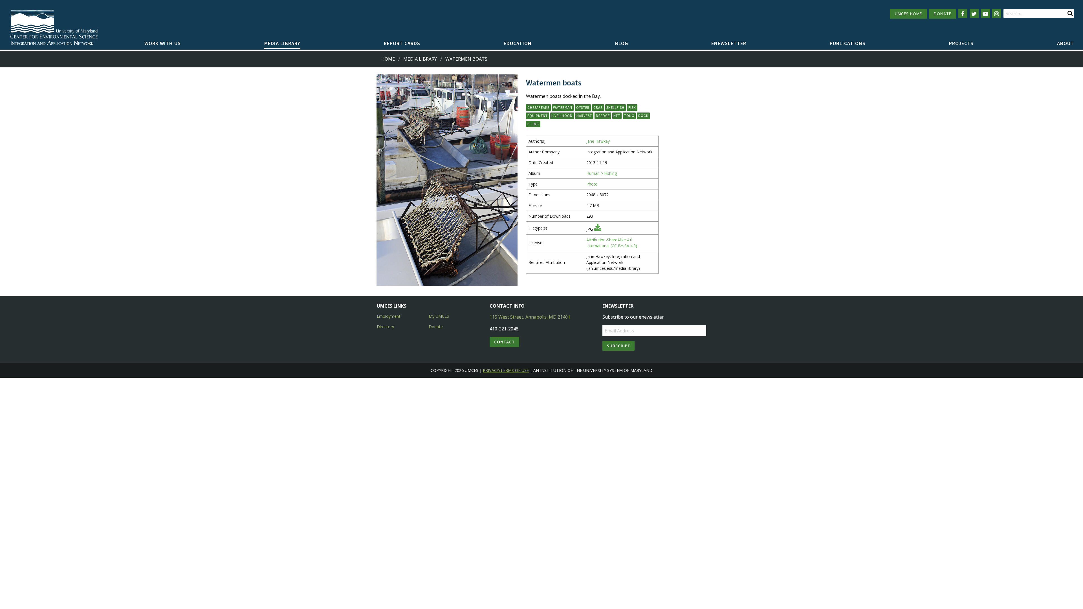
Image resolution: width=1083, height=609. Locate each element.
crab (598, 107)
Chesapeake (538, 107)
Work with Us (162, 43)
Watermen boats (466, 59)
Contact (504, 342)
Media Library (282, 43)
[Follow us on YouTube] (985, 13)
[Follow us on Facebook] (962, 13)
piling (533, 124)
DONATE (942, 13)
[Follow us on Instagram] (996, 13)
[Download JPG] (597, 229)
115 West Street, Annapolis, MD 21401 (530, 317)
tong (629, 115)
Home (388, 59)
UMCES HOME (908, 13)
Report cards (402, 43)
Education (518, 43)
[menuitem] (162, 44)
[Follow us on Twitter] (974, 13)
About (1065, 43)
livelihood (562, 115)
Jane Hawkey (598, 141)
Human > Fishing (601, 173)
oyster (582, 107)
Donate (436, 326)
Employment (388, 316)
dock (643, 115)
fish (632, 107)
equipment (537, 115)
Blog (621, 43)
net (616, 115)
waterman (562, 107)
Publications (848, 43)
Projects (961, 43)
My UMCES (439, 316)
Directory (385, 326)
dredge (603, 115)
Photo (592, 184)
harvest (584, 115)
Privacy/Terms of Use (506, 370)
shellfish (615, 107)
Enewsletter (728, 43)
